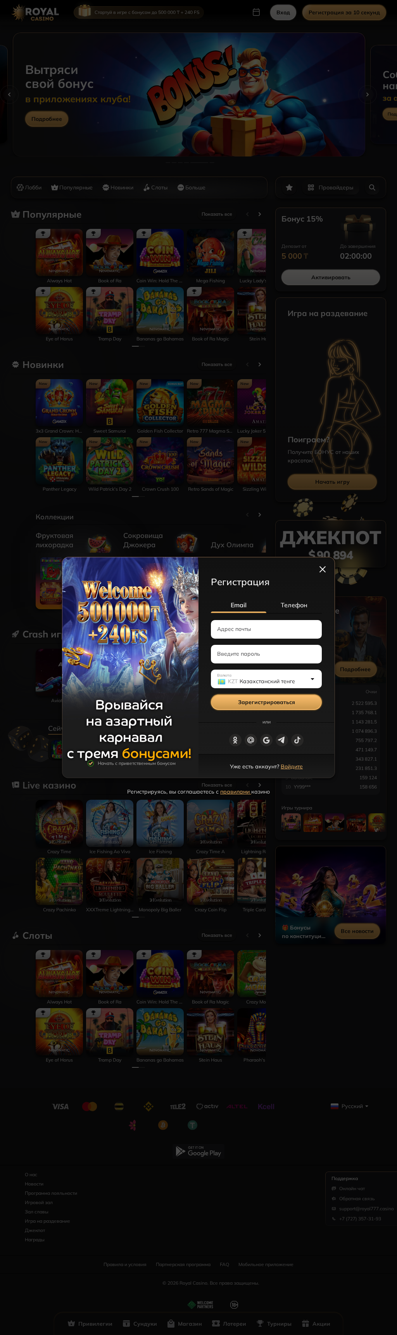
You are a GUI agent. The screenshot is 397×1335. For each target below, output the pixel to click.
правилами (235, 791)
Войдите (292, 766)
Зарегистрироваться (266, 702)
